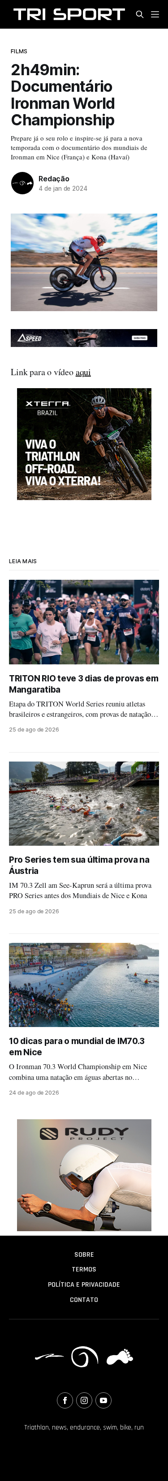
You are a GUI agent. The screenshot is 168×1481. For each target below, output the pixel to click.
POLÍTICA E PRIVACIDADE (84, 1284)
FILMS (19, 51)
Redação (54, 178)
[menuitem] (84, 1255)
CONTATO (84, 1300)
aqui (83, 372)
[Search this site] (140, 14)
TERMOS (84, 1269)
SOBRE (84, 1254)
